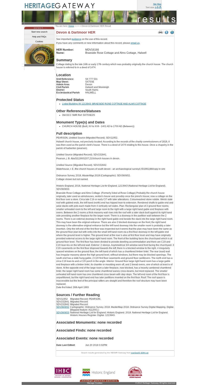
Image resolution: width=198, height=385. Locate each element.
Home (71, 26)
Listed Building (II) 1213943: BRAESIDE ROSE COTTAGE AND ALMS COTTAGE (104, 103)
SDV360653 (62, 312)
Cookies (39, 41)
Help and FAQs (39, 36)
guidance (76, 39)
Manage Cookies (94, 383)
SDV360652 (62, 307)
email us (135, 43)
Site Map (157, 4)
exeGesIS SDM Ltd (139, 353)
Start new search (39, 32)
